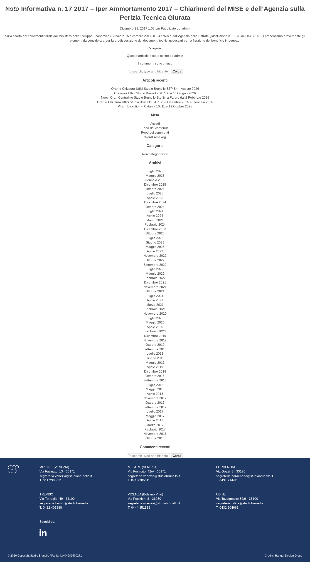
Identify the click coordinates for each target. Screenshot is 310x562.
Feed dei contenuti (155, 128)
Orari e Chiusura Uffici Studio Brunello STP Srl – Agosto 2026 (155, 88)
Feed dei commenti (155, 132)
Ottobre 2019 (155, 344)
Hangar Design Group (288, 555)
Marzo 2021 (155, 304)
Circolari (82, 13)
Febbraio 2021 (155, 309)
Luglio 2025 (155, 193)
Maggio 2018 (155, 389)
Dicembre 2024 (155, 202)
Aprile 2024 (155, 215)
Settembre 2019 (155, 349)
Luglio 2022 (155, 269)
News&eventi (105, 13)
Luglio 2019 (155, 353)
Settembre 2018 (155, 380)
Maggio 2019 (155, 362)
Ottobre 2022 (155, 260)
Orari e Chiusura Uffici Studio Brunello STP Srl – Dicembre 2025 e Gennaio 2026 (155, 102)
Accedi (155, 123)
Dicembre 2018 (155, 371)
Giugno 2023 (155, 242)
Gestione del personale (254, 13)
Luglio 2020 (155, 318)
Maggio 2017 (155, 416)
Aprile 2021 (155, 300)
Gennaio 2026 (155, 180)
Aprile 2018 (155, 393)
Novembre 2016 (155, 433)
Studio (42, 13)
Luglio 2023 (155, 238)
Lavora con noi (287, 13)
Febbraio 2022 (155, 278)
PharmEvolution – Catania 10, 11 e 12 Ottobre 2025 (155, 106)
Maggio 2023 (155, 247)
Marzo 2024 (155, 220)
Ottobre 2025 (155, 189)
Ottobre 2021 (155, 291)
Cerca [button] (177, 71)
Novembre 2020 (155, 313)
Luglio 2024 (155, 211)
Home (28, 13)
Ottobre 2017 (155, 402)
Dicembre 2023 (155, 229)
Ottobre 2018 (155, 376)
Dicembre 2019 (155, 336)
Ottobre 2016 (155, 438)
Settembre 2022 (155, 264)
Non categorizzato (155, 154)
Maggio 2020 (155, 322)
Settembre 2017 (155, 407)
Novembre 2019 (155, 340)
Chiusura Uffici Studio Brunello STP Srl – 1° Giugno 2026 (155, 93)
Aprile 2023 (155, 251)
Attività (61, 13)
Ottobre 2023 (155, 233)
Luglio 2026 (155, 171)
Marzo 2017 (155, 425)
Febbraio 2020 (155, 331)
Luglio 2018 (155, 385)
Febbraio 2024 (155, 224)
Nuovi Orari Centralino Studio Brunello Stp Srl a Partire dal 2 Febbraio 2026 (155, 97)
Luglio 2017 (155, 411)
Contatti (128, 13)
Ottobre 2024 (155, 207)
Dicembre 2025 (155, 184)
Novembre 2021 (155, 287)
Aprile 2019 (155, 367)
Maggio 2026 (155, 175)
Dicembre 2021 (155, 282)
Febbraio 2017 (155, 429)
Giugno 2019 (155, 358)
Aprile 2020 (155, 327)
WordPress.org (155, 137)
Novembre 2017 (155, 398)
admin (185, 28)
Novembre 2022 (155, 255)
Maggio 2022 (155, 273)
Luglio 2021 (155, 296)
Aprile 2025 (155, 198)
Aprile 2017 (155, 420)
